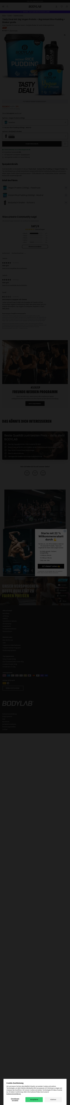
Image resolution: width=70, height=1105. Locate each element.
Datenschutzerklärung (13, 1094)
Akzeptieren (34, 1099)
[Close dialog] (65, 531)
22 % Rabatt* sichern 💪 (51, 566)
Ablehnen (53, 1099)
